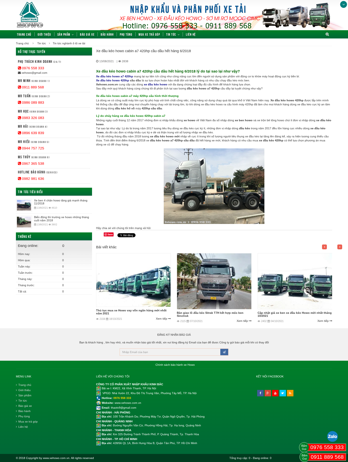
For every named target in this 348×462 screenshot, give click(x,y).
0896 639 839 (32, 133)
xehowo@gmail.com (34, 72)
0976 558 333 (32, 68)
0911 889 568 (32, 87)
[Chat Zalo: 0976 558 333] (332, 436)
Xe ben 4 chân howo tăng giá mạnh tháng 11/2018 (60, 202)
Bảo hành (107, 34)
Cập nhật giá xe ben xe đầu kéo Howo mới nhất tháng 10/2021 (295, 314)
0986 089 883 (32, 102)
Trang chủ (24, 34)
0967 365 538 (32, 164)
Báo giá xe (87, 34)
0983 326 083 (32, 118)
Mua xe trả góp (149, 34)
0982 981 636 (32, 179)
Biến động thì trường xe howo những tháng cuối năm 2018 (61, 218)
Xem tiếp (162, 318)
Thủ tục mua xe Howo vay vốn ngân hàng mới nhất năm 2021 (131, 312)
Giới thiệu (44, 34)
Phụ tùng (126, 34)
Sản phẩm (63, 34)
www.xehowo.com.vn (128, 402)
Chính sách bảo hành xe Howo (175, 364)
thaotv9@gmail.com (123, 407)
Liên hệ (191, 34)
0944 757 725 (32, 148)
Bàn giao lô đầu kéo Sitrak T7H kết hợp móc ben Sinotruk (210, 314)
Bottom (343, 4)
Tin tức (171, 34)
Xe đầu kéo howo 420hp (112, 80)
